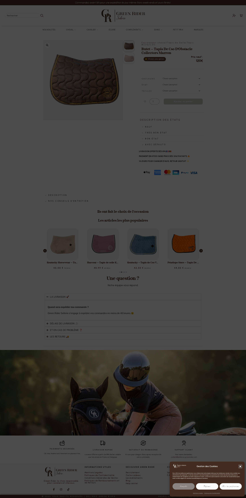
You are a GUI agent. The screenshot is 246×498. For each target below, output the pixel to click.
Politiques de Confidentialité (212, 493)
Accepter (183, 486)
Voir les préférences (230, 486)
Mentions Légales (198, 493)
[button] (240, 466)
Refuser (207, 486)
